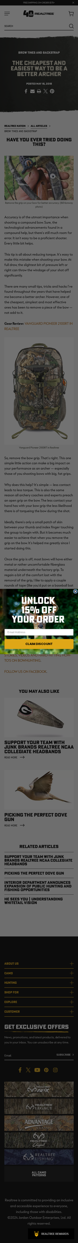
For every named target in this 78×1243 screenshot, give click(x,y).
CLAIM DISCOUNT (39, 644)
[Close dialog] (75, 591)
